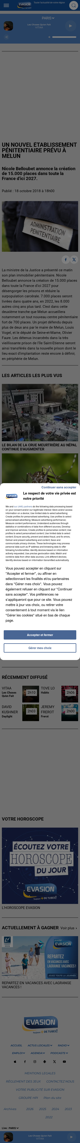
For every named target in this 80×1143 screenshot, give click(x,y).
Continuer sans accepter (58, 487)
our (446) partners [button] (23, 506)
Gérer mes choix (40, 648)
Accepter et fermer (40, 635)
